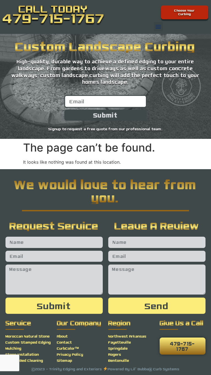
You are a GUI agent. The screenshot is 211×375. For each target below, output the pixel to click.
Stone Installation (22, 354)
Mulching (13, 348)
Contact (64, 342)
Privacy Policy (70, 354)
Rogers (114, 354)
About (62, 336)
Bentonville (118, 360)
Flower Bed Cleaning (24, 360)
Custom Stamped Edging (28, 342)
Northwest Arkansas (127, 336)
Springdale (118, 348)
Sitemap (64, 360)
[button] (158, 26)
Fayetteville (119, 342)
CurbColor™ (68, 348)
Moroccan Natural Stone (27, 336)
